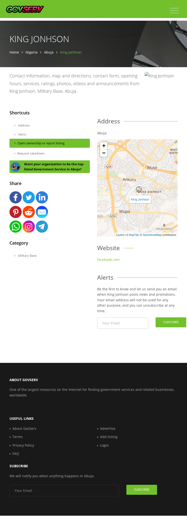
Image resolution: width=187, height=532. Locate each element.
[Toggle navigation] (174, 11)
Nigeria (31, 52)
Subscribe (171, 322)
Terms (17, 436)
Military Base (27, 255)
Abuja (49, 52)
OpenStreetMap (152, 235)
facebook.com (108, 259)
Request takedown (31, 153)
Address (23, 125)
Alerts (21, 134)
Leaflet (120, 235)
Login (104, 445)
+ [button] (103, 146)
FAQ (15, 453)
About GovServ (24, 428)
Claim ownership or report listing (41, 143)
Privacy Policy (23, 445)
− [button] (103, 153)
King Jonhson (140, 199)
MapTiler (134, 235)
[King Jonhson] (139, 189)
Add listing (109, 436)
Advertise (107, 428)
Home (14, 52)
